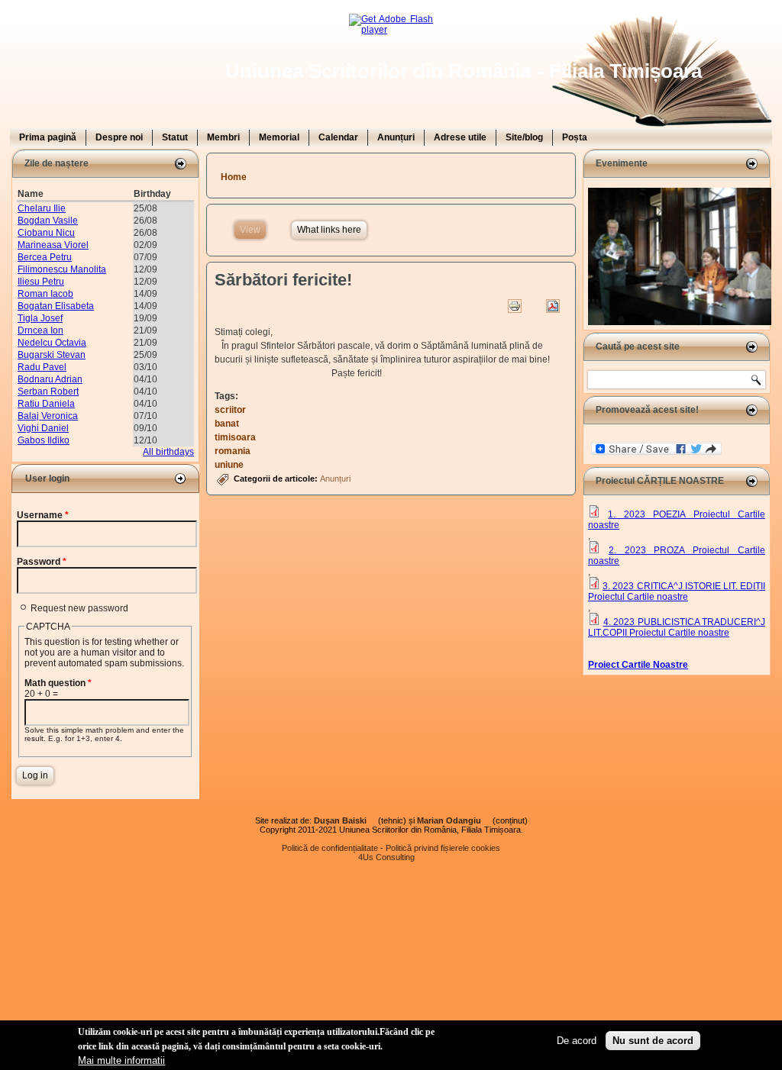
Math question (58, 683)
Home (234, 177)
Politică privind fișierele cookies (443, 847)
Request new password (79, 608)
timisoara (235, 437)
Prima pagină (47, 137)
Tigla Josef (40, 318)
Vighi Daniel (43, 428)
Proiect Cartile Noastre (638, 664)
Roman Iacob (45, 293)
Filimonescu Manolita (62, 269)
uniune (229, 464)
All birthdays (168, 451)
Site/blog (524, 137)
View (253, 229)
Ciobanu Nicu (46, 232)
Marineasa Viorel (53, 245)
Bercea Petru (45, 257)
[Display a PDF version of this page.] (552, 306)
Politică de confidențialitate (330, 847)
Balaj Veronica (48, 416)
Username (43, 515)
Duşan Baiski (345, 820)
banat (227, 423)
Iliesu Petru (41, 281)
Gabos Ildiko (43, 440)
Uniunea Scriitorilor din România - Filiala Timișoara (463, 71)
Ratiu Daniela (46, 403)
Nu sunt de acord (652, 1040)
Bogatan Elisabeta (56, 306)
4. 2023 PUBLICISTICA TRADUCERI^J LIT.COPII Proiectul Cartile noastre (676, 627)
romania (232, 451)
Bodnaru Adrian (50, 379)
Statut (175, 137)
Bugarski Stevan (52, 355)
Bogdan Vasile (48, 220)
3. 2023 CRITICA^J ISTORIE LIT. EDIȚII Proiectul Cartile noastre (676, 591)
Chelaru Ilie (42, 208)
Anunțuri (396, 137)
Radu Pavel (42, 367)
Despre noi (119, 137)
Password (41, 561)
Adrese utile (460, 137)
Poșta (574, 137)
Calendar (338, 137)
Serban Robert (48, 391)
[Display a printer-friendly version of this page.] (514, 306)
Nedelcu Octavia (52, 342)
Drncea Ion (40, 330)
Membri (223, 137)
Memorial (279, 137)
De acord (576, 1040)
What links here (329, 229)
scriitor (230, 409)
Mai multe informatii (121, 1060)
